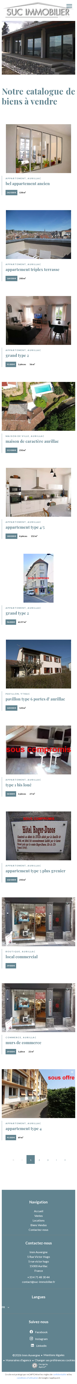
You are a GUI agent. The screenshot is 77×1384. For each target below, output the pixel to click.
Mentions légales (54, 1355)
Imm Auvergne (38, 1252)
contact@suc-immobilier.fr (38, 1281)
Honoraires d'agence (18, 1360)
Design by (43, 1365)
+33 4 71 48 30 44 (38, 1277)
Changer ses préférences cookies (55, 1360)
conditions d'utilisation (27, 1378)
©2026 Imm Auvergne (26, 1355)
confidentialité (59, 1374)
